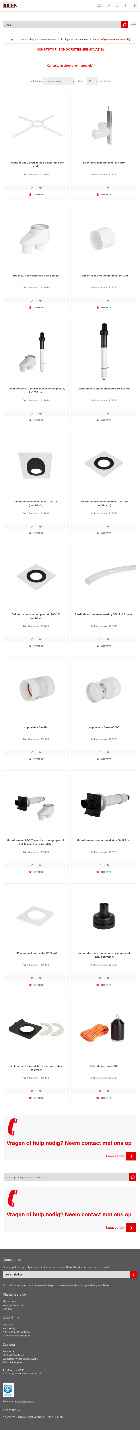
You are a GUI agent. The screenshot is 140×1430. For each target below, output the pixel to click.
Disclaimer (55, 1417)
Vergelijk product (32, 187)
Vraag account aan (13, 1304)
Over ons (8, 1324)
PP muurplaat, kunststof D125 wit (36, 953)
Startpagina (12, 39)
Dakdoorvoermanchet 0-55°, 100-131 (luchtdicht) (36, 503)
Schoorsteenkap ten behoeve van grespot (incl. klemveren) (104, 955)
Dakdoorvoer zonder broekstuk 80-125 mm (103, 388)
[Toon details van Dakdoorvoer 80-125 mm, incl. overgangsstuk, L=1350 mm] (36, 351)
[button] (133, 24)
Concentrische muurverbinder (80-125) (104, 275)
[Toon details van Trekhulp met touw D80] (103, 1028)
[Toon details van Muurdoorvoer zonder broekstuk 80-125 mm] (103, 803)
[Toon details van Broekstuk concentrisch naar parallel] (36, 238)
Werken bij (9, 1328)
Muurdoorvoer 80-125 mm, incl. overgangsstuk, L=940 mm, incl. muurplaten (36, 842)
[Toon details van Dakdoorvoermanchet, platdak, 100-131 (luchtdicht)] (36, 577)
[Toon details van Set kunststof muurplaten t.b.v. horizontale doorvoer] (36, 1028)
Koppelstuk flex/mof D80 (104, 727)
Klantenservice (14, 1294)
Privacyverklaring (31, 1417)
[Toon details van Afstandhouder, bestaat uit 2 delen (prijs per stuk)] (36, 125)
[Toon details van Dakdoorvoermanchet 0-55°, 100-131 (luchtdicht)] (36, 464)
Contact (7, 1308)
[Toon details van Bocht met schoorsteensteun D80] (103, 125)
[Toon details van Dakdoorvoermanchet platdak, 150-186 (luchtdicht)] (103, 464)
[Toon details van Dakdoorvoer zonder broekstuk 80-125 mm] (103, 351)
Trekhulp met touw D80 (104, 1066)
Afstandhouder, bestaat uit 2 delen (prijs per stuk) (36, 164)
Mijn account (10, 1301)
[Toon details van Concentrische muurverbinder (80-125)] (103, 238)
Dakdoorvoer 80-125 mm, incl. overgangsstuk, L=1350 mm (36, 390)
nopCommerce (25, 1401)
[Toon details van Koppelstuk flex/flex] (36, 690)
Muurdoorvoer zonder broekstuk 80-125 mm (104, 840)
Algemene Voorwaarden (16, 1335)
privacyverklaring (88, 1285)
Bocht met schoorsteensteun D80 (104, 162)
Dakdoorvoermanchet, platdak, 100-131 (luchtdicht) (36, 616)
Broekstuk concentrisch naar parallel (36, 275)
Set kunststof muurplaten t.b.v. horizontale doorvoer (36, 1068)
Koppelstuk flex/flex (36, 727)
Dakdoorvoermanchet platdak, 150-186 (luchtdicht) (104, 503)
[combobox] (65, 24)
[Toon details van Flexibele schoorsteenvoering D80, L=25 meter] (103, 577)
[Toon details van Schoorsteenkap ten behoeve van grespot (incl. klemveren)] (103, 916)
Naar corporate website (16, 1331)
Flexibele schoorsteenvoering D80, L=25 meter (104, 614)
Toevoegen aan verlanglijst (40, 187)
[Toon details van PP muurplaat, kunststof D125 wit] (36, 916)
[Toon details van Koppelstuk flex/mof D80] (103, 690)
